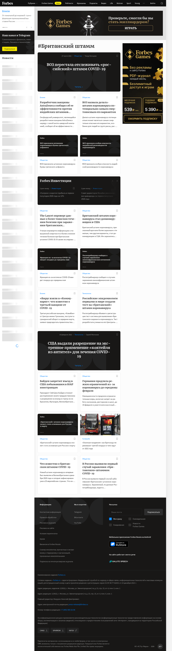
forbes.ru (61, 575)
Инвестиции (56, 188)
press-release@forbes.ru (78, 604)
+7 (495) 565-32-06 (68, 610)
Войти (152, 3)
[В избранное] (117, 56)
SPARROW (57, 630)
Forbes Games (51, 3)
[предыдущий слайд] (113, 181)
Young (137, 3)
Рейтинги (69, 3)
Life (111, 3)
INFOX (71, 630)
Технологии (86, 293)
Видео (103, 3)
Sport (129, 3)
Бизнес (42, 97)
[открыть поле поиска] (162, 3)
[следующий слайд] (117, 181)
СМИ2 (42, 630)
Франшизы (81, 3)
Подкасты (93, 3)
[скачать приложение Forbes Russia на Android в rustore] (118, 544)
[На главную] (7, 3)
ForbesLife (86, 439)
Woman (120, 3)
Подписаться (153, 512)
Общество (78, 56)
